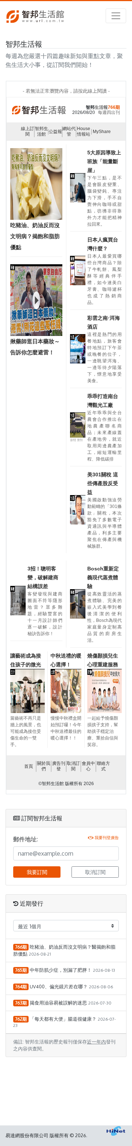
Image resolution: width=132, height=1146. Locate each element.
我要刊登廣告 (107, 837)
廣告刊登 (58, 766)
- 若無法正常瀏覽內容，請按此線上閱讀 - (66, 91)
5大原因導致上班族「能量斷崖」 (104, 161)
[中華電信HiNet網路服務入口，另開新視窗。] (115, 1130)
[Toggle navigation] (116, 15)
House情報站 (83, 131)
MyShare (102, 131)
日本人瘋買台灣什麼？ (102, 244)
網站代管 (69, 131)
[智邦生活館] (35, 16)
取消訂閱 (73, 766)
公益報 (55, 131)
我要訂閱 (37, 872)
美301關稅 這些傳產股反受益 (102, 483)
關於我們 (43, 766)
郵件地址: (25, 839)
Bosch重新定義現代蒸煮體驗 (103, 577)
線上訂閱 (27, 131)
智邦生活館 (41, 131)
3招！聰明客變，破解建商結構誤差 (42, 577)
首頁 (28, 766)
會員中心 (88, 766)
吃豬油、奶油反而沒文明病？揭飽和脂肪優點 (35, 236)
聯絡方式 (103, 766)
